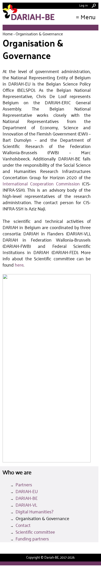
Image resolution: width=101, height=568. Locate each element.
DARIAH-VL (26, 504)
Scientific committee (35, 531)
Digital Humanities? (34, 511)
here (19, 264)
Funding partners (32, 538)
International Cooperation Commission (41, 183)
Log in (83, 5)
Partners (24, 484)
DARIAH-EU (27, 491)
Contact (23, 525)
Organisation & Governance (42, 518)
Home (8, 33)
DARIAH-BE (27, 498)
